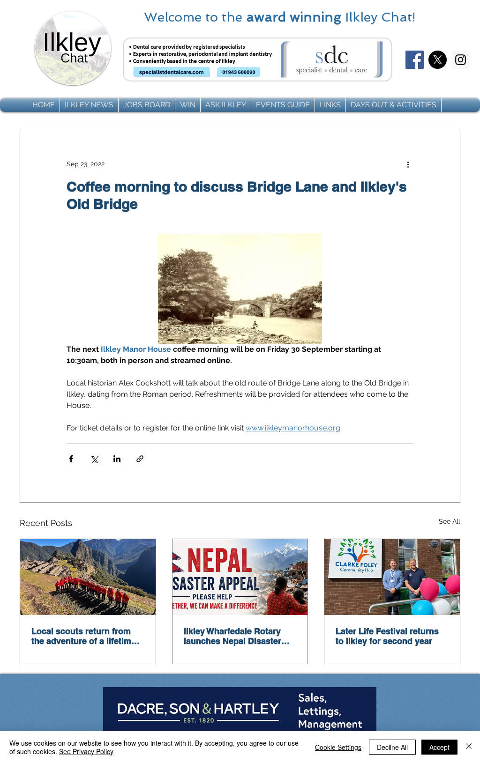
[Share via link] (139, 458)
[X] (437, 60)
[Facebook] (414, 60)
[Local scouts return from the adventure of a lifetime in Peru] (88, 577)
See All (449, 521)
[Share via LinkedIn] (116, 458)
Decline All (392, 747)
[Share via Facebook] (71, 458)
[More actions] (407, 164)
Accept (439, 747)
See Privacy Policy (86, 751)
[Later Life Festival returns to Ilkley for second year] (392, 577)
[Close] (468, 747)
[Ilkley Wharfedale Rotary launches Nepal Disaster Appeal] (240, 577)
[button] (89, 105)
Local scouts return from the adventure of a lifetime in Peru (83, 636)
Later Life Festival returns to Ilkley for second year (387, 636)
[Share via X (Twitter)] (94, 458)
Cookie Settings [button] (338, 747)
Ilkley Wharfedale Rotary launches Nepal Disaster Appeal (232, 636)
